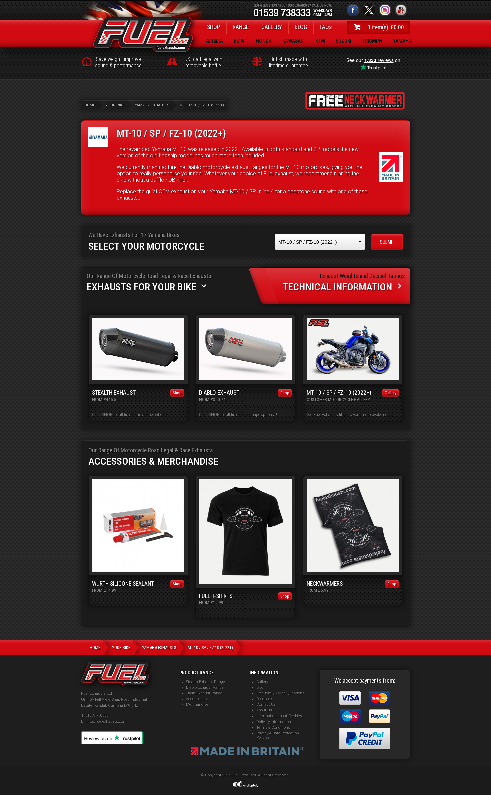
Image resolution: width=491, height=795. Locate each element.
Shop (177, 392)
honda (264, 41)
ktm (320, 41)
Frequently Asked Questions (280, 693)
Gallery (390, 392)
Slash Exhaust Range (204, 693)
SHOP (213, 27)
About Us (264, 710)
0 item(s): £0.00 (385, 27)
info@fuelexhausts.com (106, 721)
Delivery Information (273, 722)
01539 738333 (96, 715)
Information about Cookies (279, 716)
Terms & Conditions (273, 727)
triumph (372, 41)
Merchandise (197, 704)
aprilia (214, 41)
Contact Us (266, 704)
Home (89, 105)
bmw (239, 41)
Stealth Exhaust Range (205, 682)
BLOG (301, 27)
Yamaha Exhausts (152, 105)
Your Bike (115, 105)
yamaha (402, 41)
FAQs (326, 27)
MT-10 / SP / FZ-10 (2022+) (201, 105)
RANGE (241, 27)
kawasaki (293, 41)
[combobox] (320, 242)
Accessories (196, 699)
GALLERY (271, 27)
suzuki (343, 41)
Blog (260, 687)
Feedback (264, 699)
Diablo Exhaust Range (205, 687)
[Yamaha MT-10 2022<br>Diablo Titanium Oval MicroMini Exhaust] (353, 378)
